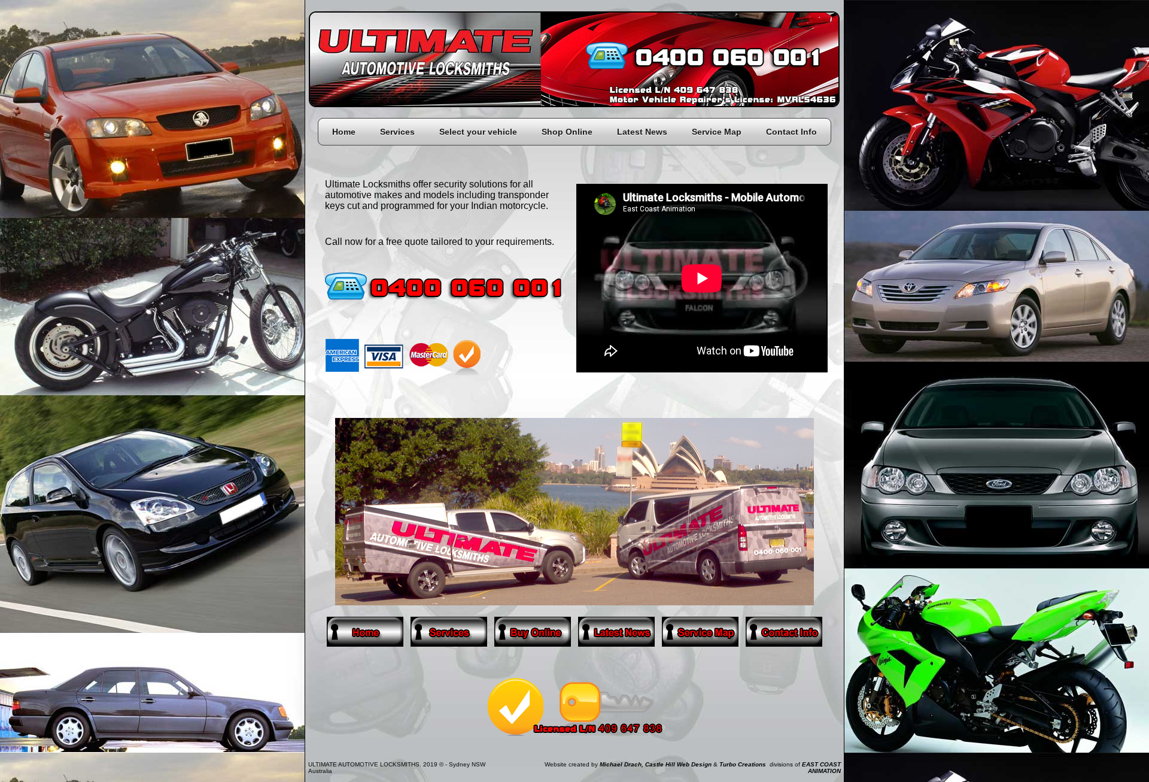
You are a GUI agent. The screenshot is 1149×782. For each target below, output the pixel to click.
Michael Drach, (621, 764)
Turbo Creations (742, 764)
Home (343, 132)
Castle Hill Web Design (678, 764)
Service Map (716, 132)
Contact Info (791, 132)
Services (397, 132)
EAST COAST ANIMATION (821, 767)
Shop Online (567, 132)
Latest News (642, 132)
